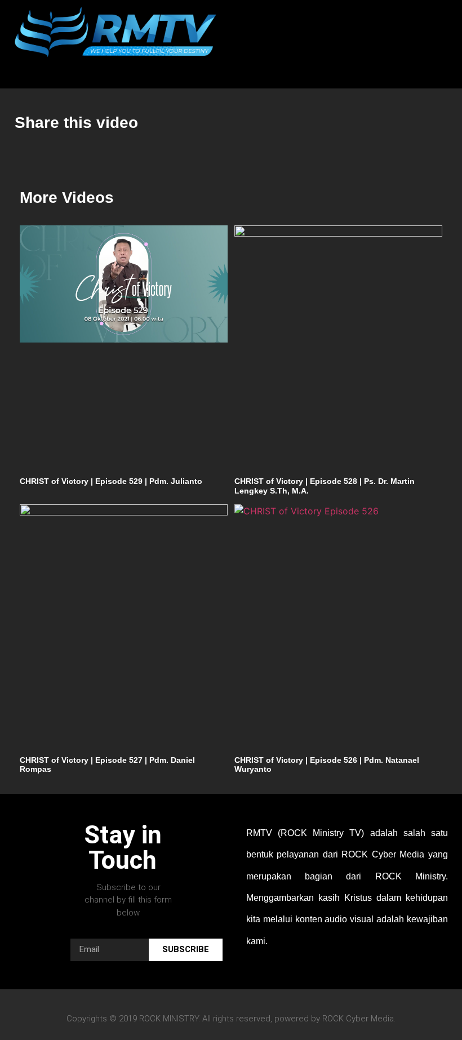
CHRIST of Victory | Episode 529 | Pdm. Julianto (111, 481)
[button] (80, 72)
